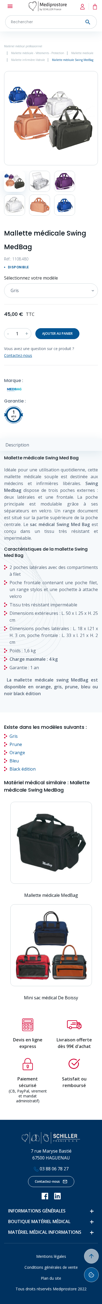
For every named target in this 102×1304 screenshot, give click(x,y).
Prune (16, 744)
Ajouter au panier (57, 333)
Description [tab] (17, 445)
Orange (17, 753)
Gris (14, 736)
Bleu (14, 761)
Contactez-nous (47, 1181)
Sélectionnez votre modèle (31, 278)
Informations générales (37, 1211)
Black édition (23, 769)
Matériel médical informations (44, 1232)
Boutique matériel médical (39, 1221)
